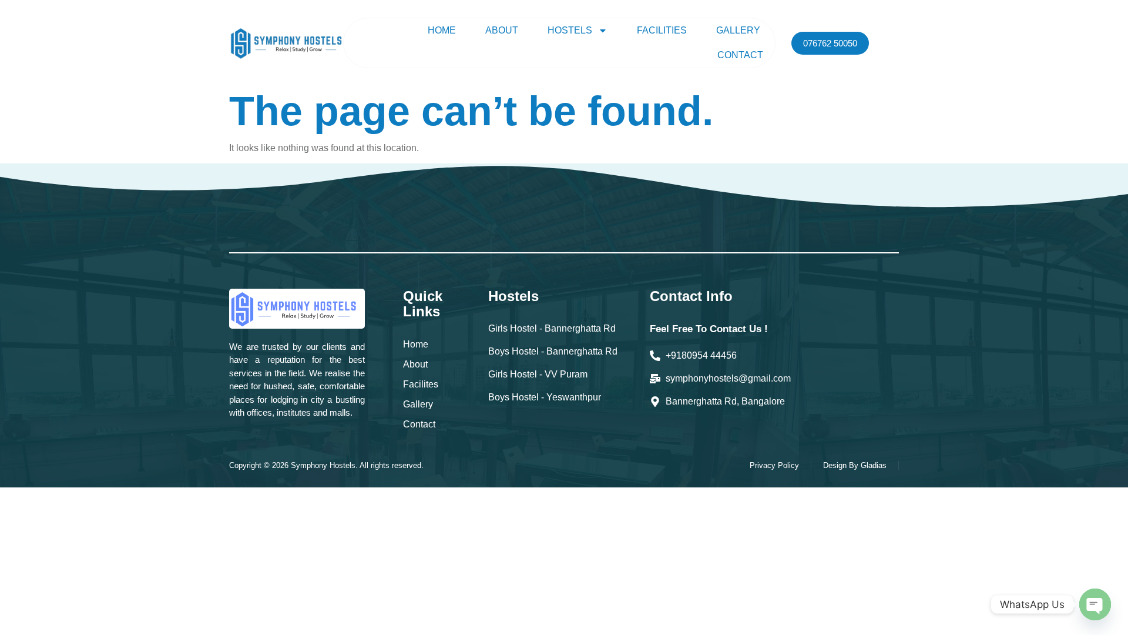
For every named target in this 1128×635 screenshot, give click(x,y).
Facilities (662, 30)
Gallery (738, 30)
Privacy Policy (774, 465)
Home (442, 30)
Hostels (570, 30)
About (501, 30)
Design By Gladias (855, 465)
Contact (740, 55)
